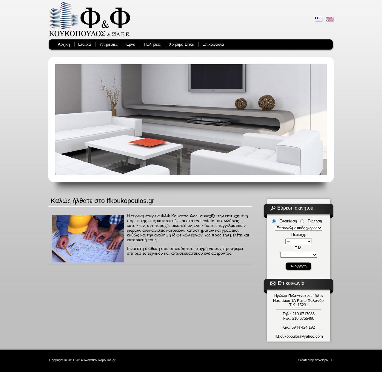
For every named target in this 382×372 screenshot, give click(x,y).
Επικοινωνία (213, 44)
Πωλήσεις (152, 44)
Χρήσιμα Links (181, 44)
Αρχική (64, 44)
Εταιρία (84, 44)
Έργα (130, 44)
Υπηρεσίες (108, 44)
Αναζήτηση (298, 266)
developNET (324, 360)
